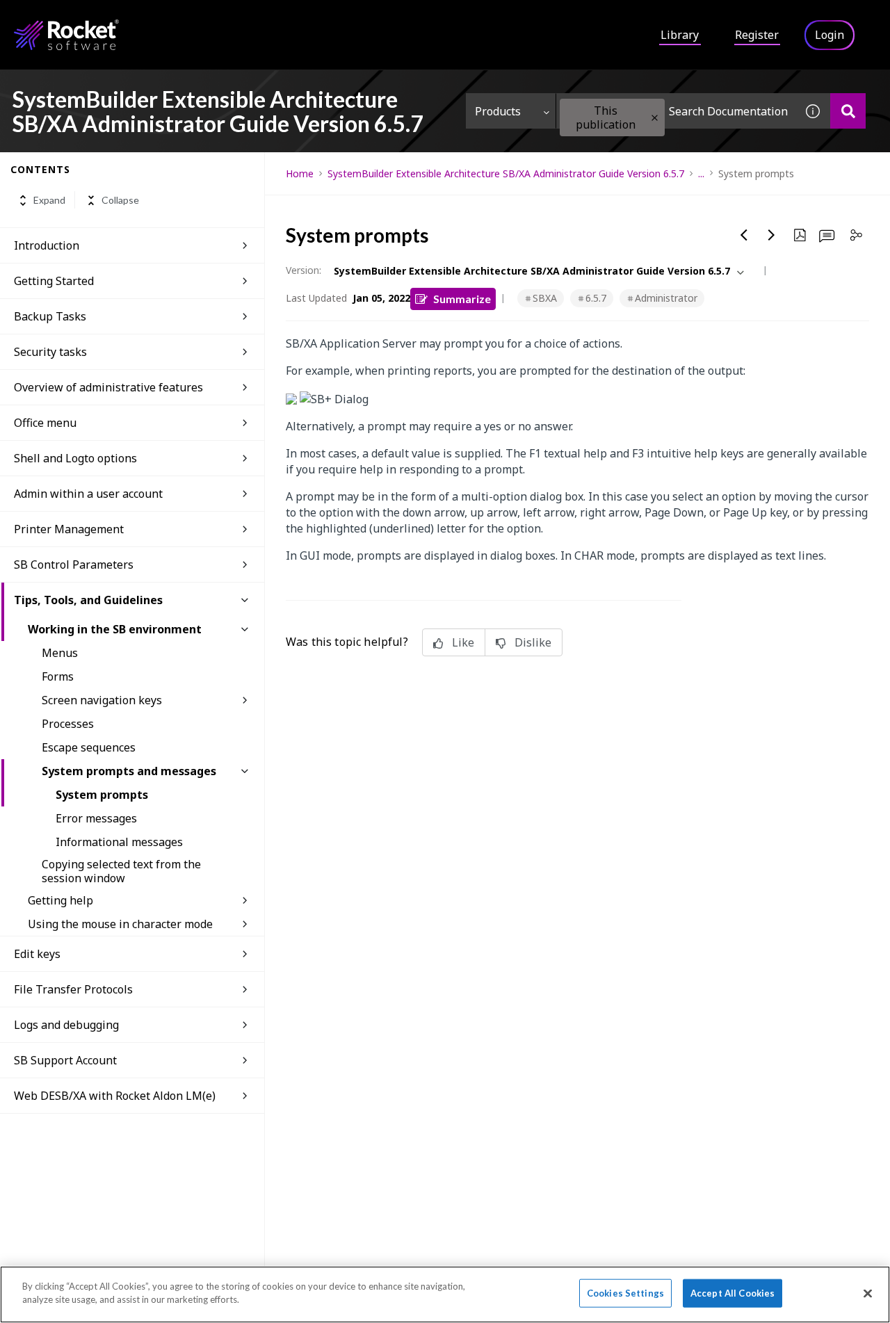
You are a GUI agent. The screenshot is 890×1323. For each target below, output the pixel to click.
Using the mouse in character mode (120, 924)
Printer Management (69, 529)
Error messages (96, 818)
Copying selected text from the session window (121, 871)
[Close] (867, 1293)
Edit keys (37, 953)
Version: (303, 270)
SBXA (545, 298)
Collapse (120, 200)
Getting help (60, 900)
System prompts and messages (129, 771)
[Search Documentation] (848, 111)
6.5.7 (595, 298)
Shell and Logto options (75, 458)
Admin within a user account (88, 493)
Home (300, 173)
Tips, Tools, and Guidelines (88, 600)
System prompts (102, 794)
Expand (49, 200)
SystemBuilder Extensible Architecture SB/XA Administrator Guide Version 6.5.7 (505, 173)
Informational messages (119, 842)
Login (829, 34)
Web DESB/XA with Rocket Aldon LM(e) (115, 1095)
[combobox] (675, 111)
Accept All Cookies (732, 1293)
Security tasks (50, 351)
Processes (68, 723)
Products (498, 111)
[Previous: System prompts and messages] (744, 235)
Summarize (462, 298)
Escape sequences (89, 747)
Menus (60, 652)
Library (680, 34)
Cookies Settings (625, 1293)
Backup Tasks (50, 316)
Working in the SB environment (115, 629)
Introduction (46, 245)
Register (757, 34)
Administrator (666, 298)
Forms (58, 676)
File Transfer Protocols (73, 989)
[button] (654, 118)
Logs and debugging (66, 1024)
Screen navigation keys (102, 700)
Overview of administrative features (108, 387)
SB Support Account (65, 1060)
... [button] (701, 173)
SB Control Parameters (74, 564)
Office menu (45, 422)
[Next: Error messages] (772, 235)
